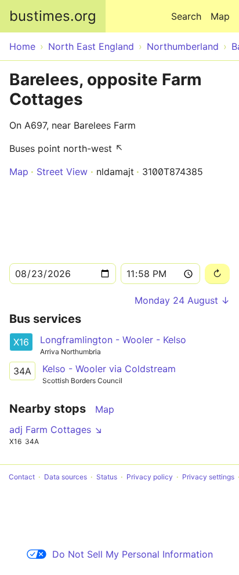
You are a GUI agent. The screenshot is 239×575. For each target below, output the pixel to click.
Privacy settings (208, 476)
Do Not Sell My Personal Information (132, 554)
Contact (22, 476)
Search (186, 16)
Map (220, 16)
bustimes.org (52, 16)
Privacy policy (149, 476)
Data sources (65, 476)
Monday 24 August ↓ (182, 300)
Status (106, 476)
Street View (62, 171)
